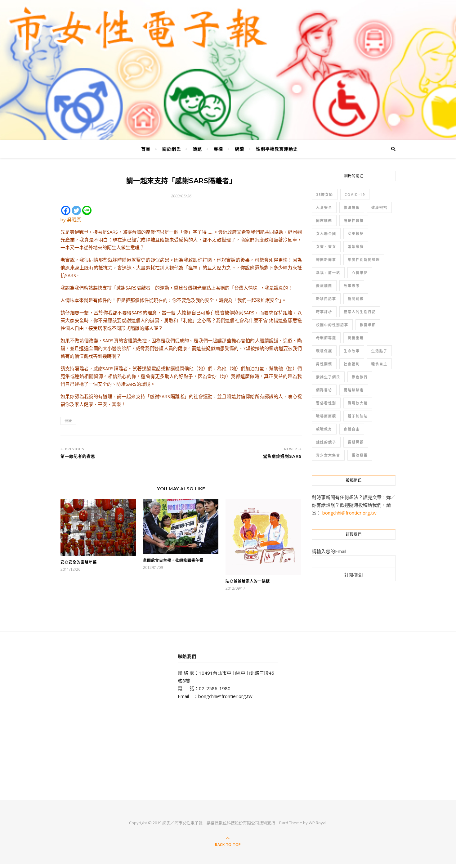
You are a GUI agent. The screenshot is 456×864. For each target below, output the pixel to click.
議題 (197, 149)
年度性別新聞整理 (364, 259)
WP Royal (317, 823)
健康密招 (379, 207)
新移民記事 (326, 298)
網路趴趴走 (354, 390)
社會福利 (352, 364)
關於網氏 (171, 149)
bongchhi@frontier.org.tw (349, 513)
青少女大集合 (328, 455)
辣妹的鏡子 (326, 442)
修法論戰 (352, 207)
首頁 (145, 149)
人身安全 (324, 207)
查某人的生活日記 (360, 311)
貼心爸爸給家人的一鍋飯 (248, 581)
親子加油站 (358, 416)
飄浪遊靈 (360, 455)
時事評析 (324, 311)
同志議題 (324, 220)
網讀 (239, 149)
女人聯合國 (326, 233)
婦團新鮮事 (326, 259)
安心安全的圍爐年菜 (78, 562)
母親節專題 (326, 337)
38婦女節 (324, 194)
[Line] (87, 210)
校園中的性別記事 (332, 324)
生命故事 (352, 351)
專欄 (218, 149)
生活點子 (379, 351)
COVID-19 (355, 194)
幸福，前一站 (328, 272)
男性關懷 (324, 364)
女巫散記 (356, 233)
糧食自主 (379, 364)
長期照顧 (356, 442)
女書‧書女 (326, 246)
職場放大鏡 (358, 403)
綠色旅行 (360, 377)
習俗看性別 (326, 403)
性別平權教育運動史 (277, 149)
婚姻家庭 (356, 246)
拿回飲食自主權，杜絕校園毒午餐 (173, 560)
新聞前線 (356, 298)
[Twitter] (76, 210)
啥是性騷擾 (354, 220)
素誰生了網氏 (328, 377)
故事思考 (352, 285)
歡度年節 (368, 324)
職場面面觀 (326, 416)
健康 (68, 420)
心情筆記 (360, 272)
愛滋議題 (324, 285)
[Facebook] (65, 210)
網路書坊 (324, 390)
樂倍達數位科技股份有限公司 (233, 823)
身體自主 (352, 429)
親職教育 (324, 429)
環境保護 (324, 351)
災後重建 (356, 337)
